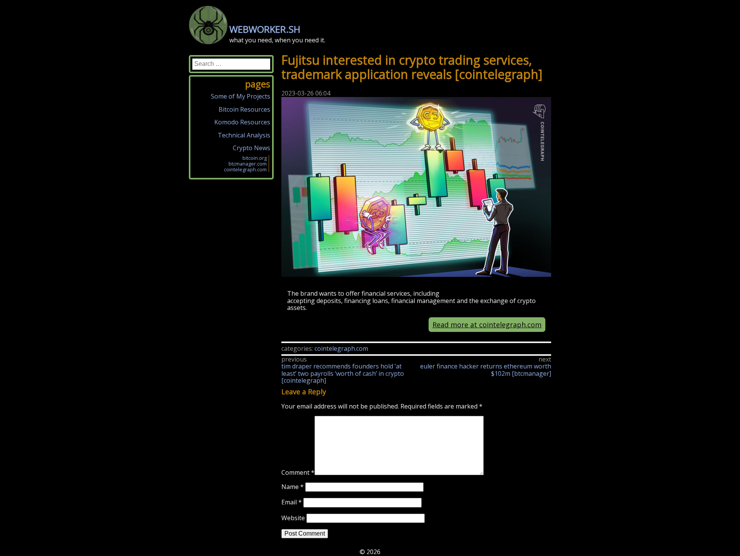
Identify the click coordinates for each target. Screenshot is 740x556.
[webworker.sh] (208, 42)
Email (291, 502)
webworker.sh (264, 29)
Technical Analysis (244, 135)
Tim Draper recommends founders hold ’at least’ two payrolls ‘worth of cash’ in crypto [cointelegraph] (342, 373)
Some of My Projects (240, 96)
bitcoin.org (254, 157)
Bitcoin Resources (244, 109)
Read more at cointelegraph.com (487, 324)
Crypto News (251, 148)
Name (292, 486)
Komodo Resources (242, 122)
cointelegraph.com (341, 348)
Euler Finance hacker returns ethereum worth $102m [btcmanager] (485, 369)
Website (293, 518)
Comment (297, 473)
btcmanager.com (248, 163)
